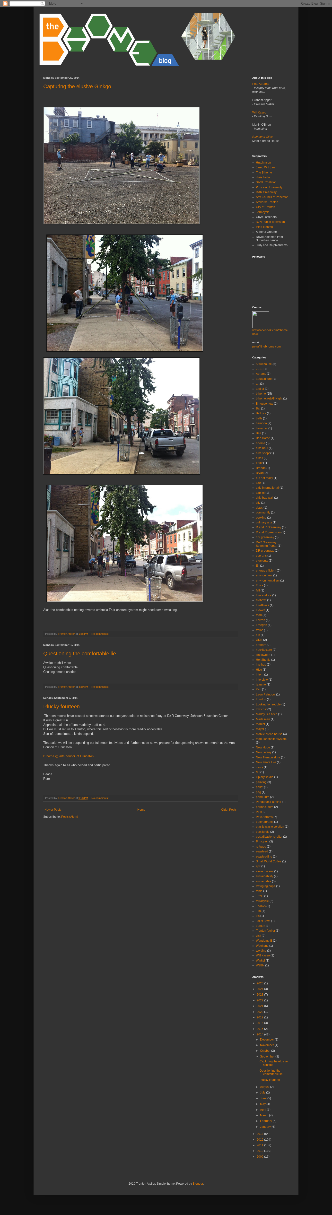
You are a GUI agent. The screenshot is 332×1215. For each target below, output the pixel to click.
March (264, 1115)
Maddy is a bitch (266, 714)
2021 (260, 1006)
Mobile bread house (269, 734)
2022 (260, 1000)
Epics (259, 585)
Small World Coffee (268, 861)
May (263, 1104)
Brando (261, 468)
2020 (260, 1012)
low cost (261, 709)
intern (259, 674)
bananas (262, 428)
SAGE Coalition (266, 182)
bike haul (262, 448)
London (261, 699)
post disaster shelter (269, 836)
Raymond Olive (262, 137)
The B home (264, 172)
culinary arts (264, 522)
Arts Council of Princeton (272, 197)
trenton (260, 926)
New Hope (263, 747)
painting (261, 782)
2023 (260, 994)
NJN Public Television (270, 222)
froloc (259, 630)
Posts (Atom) (69, 816)
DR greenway (265, 550)
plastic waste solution (270, 826)
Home (141, 809)
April (263, 1109)
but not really (264, 478)
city (258, 502)
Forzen (260, 620)
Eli (257, 565)
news (259, 767)
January (265, 1126)
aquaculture (264, 379)
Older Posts (228, 809)
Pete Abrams (260, 84)
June (263, 1098)
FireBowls (262, 605)
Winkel (260, 960)
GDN (259, 640)
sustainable (263, 881)
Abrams (261, 373)
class (259, 507)
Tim (258, 911)
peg (258, 792)
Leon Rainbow (265, 694)
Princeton (262, 841)
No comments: (100, 633)
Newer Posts (52, 809)
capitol (260, 493)
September (267, 1056)
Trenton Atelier (265, 930)
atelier (260, 389)
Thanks (261, 906)
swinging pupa (265, 886)
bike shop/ (263, 453)
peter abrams (264, 822)
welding (261, 950)
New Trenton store (268, 757)
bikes (259, 458)
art (257, 383)
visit (258, 935)
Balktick (261, 413)
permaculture (264, 807)
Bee (258, 433)
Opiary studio (264, 777)
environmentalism (268, 580)
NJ (258, 772)
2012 (260, 1139)
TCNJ (259, 896)
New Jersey (263, 752)
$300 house (264, 364)
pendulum (262, 797)
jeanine (261, 684)
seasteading (264, 856)
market (260, 724)
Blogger (198, 1183)
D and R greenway (268, 532)
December (267, 1039)
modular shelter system (271, 739)
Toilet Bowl (263, 921)
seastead (262, 851)
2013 (260, 1134)
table (259, 891)
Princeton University (269, 187)
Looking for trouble (268, 704)
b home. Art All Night (269, 398)
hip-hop (261, 664)
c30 (258, 483)
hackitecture (264, 649)
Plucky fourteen (61, 706)
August (265, 1087)
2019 (260, 1017)
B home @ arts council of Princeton (68, 756)
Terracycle (263, 212)
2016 (260, 1023)
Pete (259, 812)
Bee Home (263, 438)
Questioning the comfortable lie (79, 654)
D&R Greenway (266, 192)
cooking (261, 517)
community (263, 512)
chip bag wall (264, 497)
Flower (260, 610)
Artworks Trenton (267, 202)
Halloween (263, 655)
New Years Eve (266, 762)
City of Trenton (265, 207)
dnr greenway (265, 537)
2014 (260, 1034)
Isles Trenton (264, 227)
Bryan (260, 473)
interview (262, 679)
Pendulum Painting (268, 802)
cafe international (267, 487)
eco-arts (261, 555)
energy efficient (266, 570)
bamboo (261, 423)
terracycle (262, 901)
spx (258, 866)
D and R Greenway (268, 527)
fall (258, 590)
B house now (264, 403)
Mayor (260, 729)
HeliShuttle (263, 659)
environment (264, 575)
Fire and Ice (263, 595)
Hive (259, 669)
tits (258, 916)
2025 (260, 983)
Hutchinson (263, 162)
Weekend (262, 945)
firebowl (261, 600)
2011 (259, 369)
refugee (261, 846)
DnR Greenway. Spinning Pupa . (266, 544)
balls (259, 418)
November (267, 1045)
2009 (260, 1156)
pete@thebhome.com (266, 346)
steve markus (264, 871)
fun (258, 635)
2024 (260, 989)
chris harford (264, 177)
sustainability (264, 876)
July (263, 1092)
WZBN (260, 965)
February (266, 1121)
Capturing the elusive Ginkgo (77, 86)
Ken (258, 689)
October (265, 1050)
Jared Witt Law (265, 167)
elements (262, 560)
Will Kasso (259, 112)
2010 (260, 1151)
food (259, 615)
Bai (258, 408)
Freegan (261, 625)
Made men (263, 719)
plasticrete (263, 831)
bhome (260, 443)
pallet (259, 787)
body (259, 463)
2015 (260, 1029)
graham (261, 645)
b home (261, 393)
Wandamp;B (264, 940)
